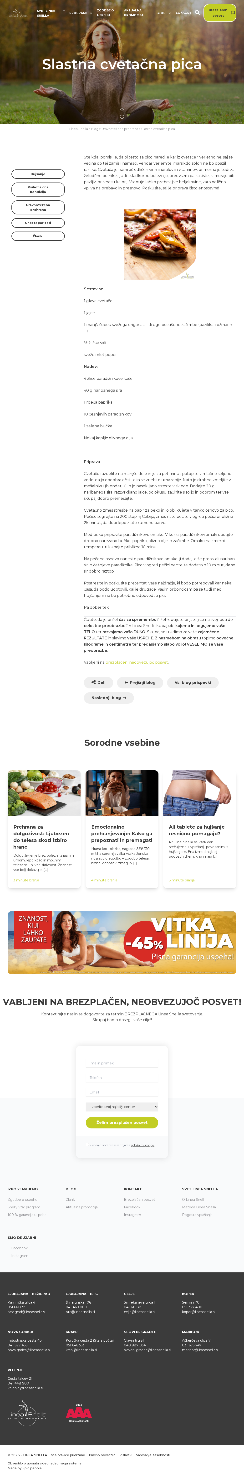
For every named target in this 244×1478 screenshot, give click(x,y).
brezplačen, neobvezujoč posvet (137, 662)
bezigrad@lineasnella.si (27, 1312)
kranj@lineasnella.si (81, 1350)
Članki (38, 236)
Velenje (15, 1370)
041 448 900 (18, 1383)
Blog (71, 1189)
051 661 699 (17, 1307)
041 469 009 (76, 1307)
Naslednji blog (106, 698)
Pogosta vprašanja (197, 1215)
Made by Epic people (25, 1468)
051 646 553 (75, 1345)
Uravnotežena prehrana (38, 207)
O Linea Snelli (193, 1199)
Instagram (132, 1215)
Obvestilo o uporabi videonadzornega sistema (44, 1463)
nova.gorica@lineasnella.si (29, 1350)
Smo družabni (22, 1238)
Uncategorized (38, 223)
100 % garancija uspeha (27, 1215)
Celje (129, 1294)
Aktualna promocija (133, 13)
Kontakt (133, 1189)
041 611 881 (133, 1307)
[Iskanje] (199, 13)
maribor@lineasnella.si (200, 1350)
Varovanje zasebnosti (153, 1455)
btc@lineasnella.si (80, 1312)
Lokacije (183, 13)
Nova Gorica (20, 1332)
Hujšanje (38, 174)
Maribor (190, 1332)
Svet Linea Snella (200, 1189)
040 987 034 (135, 1345)
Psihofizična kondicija (38, 189)
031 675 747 (191, 1345)
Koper (188, 1294)
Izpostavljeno (23, 1189)
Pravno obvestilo (102, 1455)
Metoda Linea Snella (199, 1207)
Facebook (132, 1207)
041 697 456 (17, 1345)
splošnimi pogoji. (142, 1145)
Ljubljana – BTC (82, 1294)
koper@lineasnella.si (198, 1312)
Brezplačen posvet (218, 12)
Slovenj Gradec (140, 1332)
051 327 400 (192, 1307)
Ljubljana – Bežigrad (29, 1294)
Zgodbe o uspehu (105, 13)
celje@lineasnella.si (139, 1312)
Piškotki (125, 1455)
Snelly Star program (24, 1207)
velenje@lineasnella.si (25, 1388)
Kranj (71, 1332)
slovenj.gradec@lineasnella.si (147, 1350)
